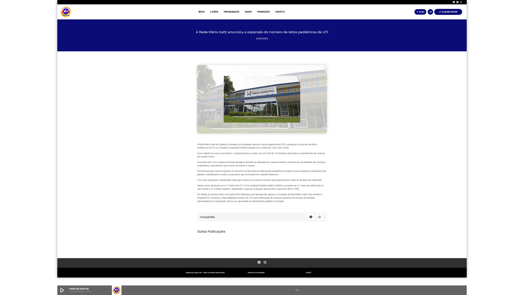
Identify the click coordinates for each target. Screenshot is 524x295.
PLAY (420, 12)
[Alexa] (461, 2)
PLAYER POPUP (448, 12)
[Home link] (65, 11)
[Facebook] (457, 2)
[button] (311, 217)
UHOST (308, 273)
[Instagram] (454, 2)
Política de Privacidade (256, 273)
